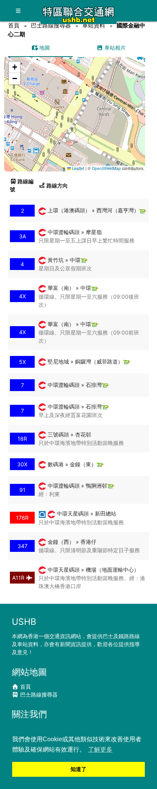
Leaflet (77, 168)
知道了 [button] (78, 769)
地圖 (44, 47)
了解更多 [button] (100, 749)
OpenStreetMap (106, 168)
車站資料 (93, 25)
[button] (75, 106)
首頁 (13, 25)
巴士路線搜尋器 (51, 25)
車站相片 (114, 47)
